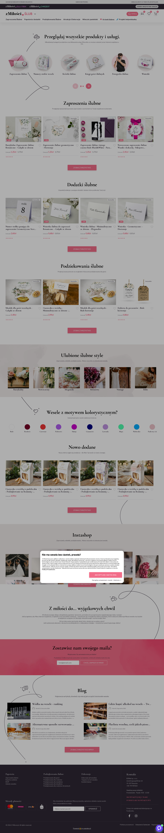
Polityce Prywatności (48, 569)
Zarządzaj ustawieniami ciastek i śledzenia (106, 580)
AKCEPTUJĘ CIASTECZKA (105, 575)
